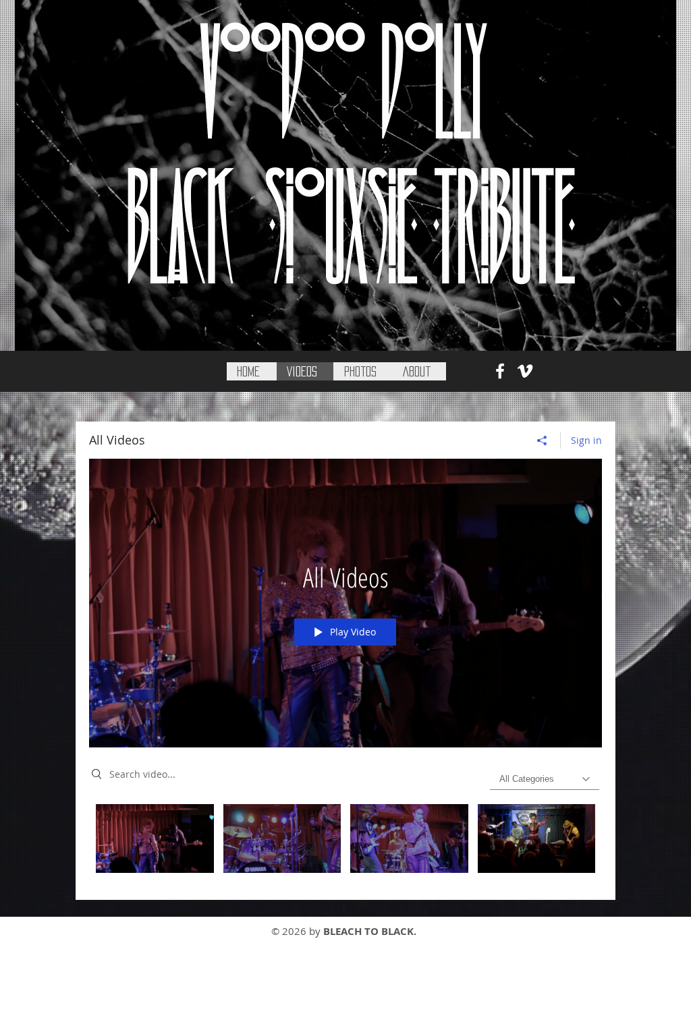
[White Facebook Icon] (500, 371)
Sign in (586, 440)
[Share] (542, 440)
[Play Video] (155, 838)
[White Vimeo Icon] (525, 371)
